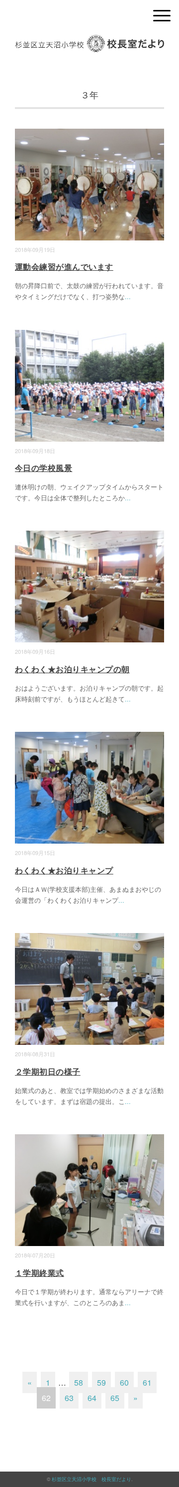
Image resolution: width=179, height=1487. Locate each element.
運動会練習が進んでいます (64, 266)
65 (114, 1398)
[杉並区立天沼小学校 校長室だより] (89, 42)
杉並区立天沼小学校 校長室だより (91, 1479)
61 (147, 1382)
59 (101, 1382)
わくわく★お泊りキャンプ (64, 870)
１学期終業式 (39, 1272)
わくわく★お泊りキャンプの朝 (72, 669)
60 (124, 1382)
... (128, 296)
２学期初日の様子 (48, 1071)
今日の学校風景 (43, 467)
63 (69, 1398)
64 (92, 1398)
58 (78, 1382)
